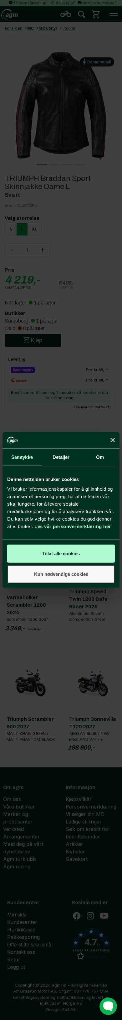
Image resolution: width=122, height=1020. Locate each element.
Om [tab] (100, 456)
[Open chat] (108, 1006)
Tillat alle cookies (61, 553)
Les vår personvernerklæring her (72, 526)
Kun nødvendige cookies (61, 573)
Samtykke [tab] (22, 456)
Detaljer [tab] (61, 456)
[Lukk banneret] (112, 440)
